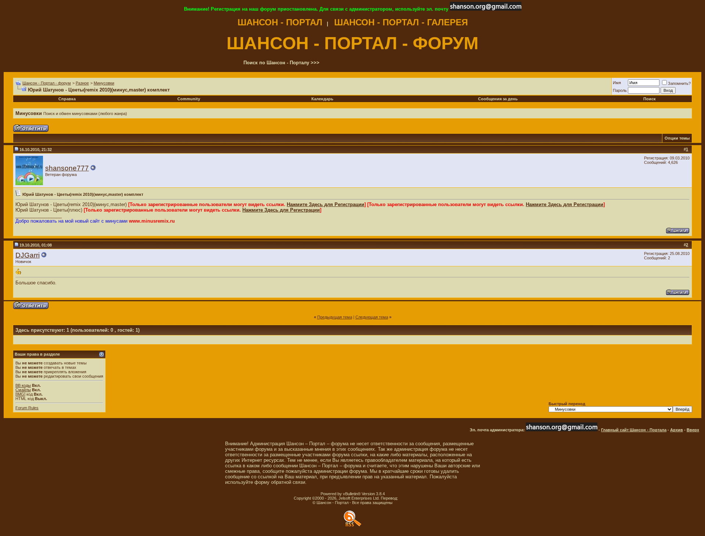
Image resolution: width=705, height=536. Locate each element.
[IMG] (20, 394)
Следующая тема (371, 317)
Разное (82, 83)
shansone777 (67, 168)
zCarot (405, 498)
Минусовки (104, 83)
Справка (67, 99)
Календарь (322, 99)
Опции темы (677, 138)
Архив (676, 430)
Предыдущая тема (334, 317)
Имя (617, 82)
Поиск (649, 99)
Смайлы (23, 390)
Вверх (693, 430)
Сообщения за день (498, 99)
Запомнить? (679, 83)
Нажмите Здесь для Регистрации (325, 204)
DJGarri (27, 255)
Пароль (620, 90)
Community (188, 99)
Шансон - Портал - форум (46, 83)
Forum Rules (27, 408)
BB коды (23, 385)
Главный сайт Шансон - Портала (633, 430)
